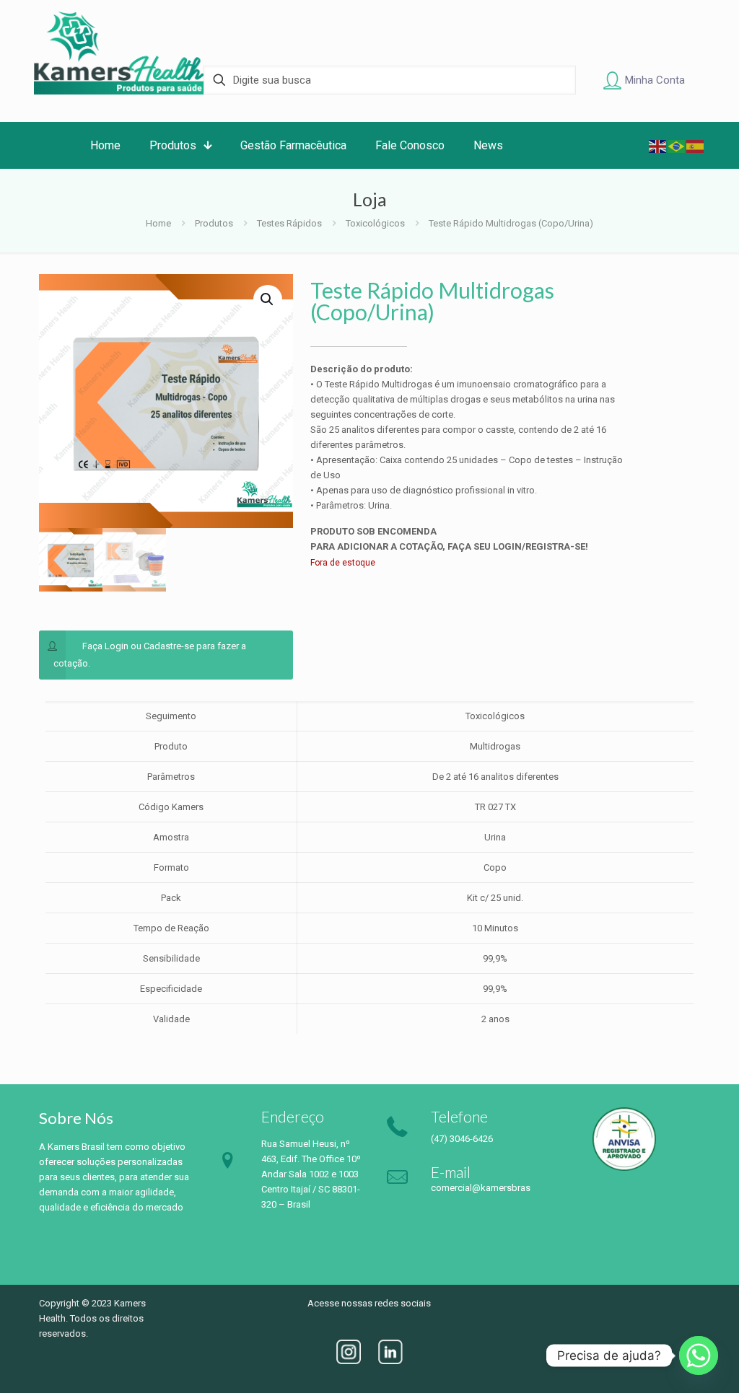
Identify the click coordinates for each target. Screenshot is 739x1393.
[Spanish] (695, 145)
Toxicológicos (375, 223)
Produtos (214, 223)
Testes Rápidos (289, 223)
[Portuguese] (677, 145)
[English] (658, 145)
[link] (348, 1352)
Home (158, 223)
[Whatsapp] (698, 1355)
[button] (267, 299)
